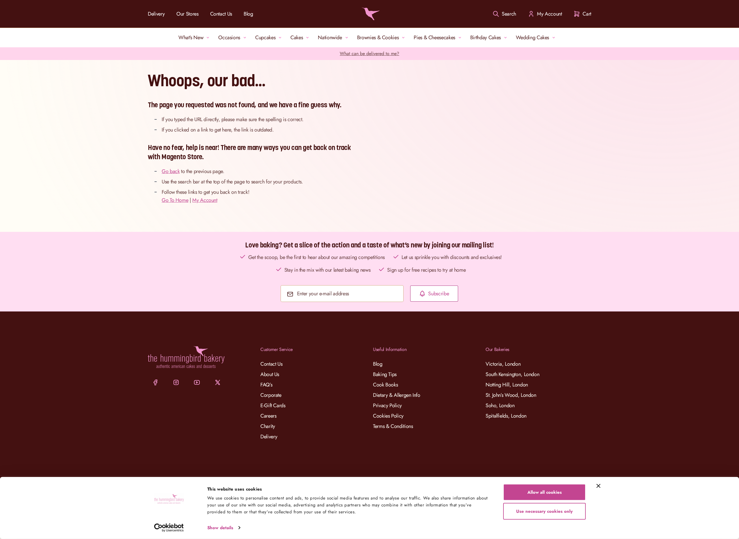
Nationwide (330, 37)
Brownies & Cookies (378, 37)
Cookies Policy (388, 416)
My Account (204, 200)
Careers (268, 416)
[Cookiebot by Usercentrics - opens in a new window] (169, 527)
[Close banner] (598, 486)
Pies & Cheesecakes (434, 37)
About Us (269, 374)
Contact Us (221, 14)
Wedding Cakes (532, 37)
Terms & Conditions (393, 426)
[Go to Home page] (369, 14)
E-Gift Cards (272, 405)
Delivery (156, 14)
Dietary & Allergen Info (396, 395)
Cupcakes (265, 37)
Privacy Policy (387, 405)
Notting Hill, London (507, 384)
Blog (248, 14)
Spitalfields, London (506, 416)
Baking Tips (385, 374)
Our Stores (187, 14)
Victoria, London (503, 364)
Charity (267, 426)
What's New (190, 37)
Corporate (270, 395)
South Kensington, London (512, 374)
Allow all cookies (544, 492)
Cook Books (385, 384)
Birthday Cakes (485, 37)
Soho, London (500, 405)
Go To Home (175, 200)
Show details (220, 528)
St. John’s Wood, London (511, 395)
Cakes (296, 37)
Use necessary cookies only (544, 511)
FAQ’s (266, 384)
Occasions (229, 37)
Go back (171, 171)
